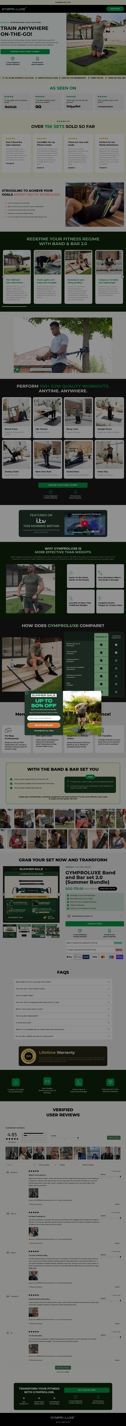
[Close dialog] (26, 693)
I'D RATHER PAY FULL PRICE (43, 731)
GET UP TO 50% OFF (44, 725)
